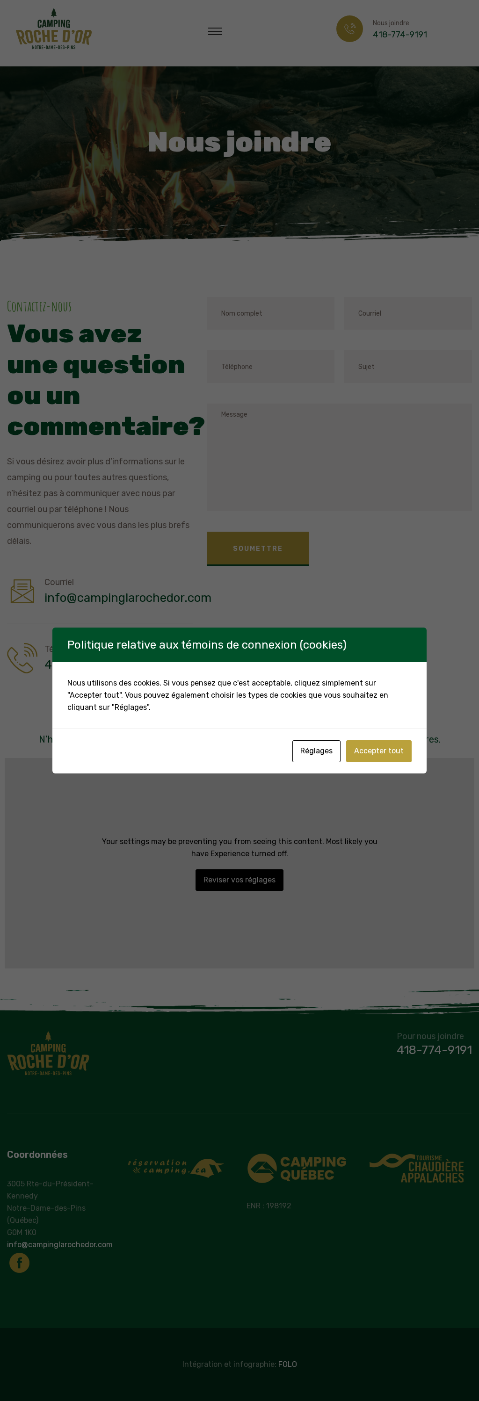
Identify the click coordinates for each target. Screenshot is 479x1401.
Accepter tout (379, 750)
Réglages (316, 750)
